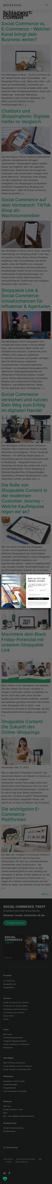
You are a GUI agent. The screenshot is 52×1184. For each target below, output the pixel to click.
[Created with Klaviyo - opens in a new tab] (26, 609)
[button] (5, 1179)
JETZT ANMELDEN (38, 598)
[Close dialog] (49, 575)
